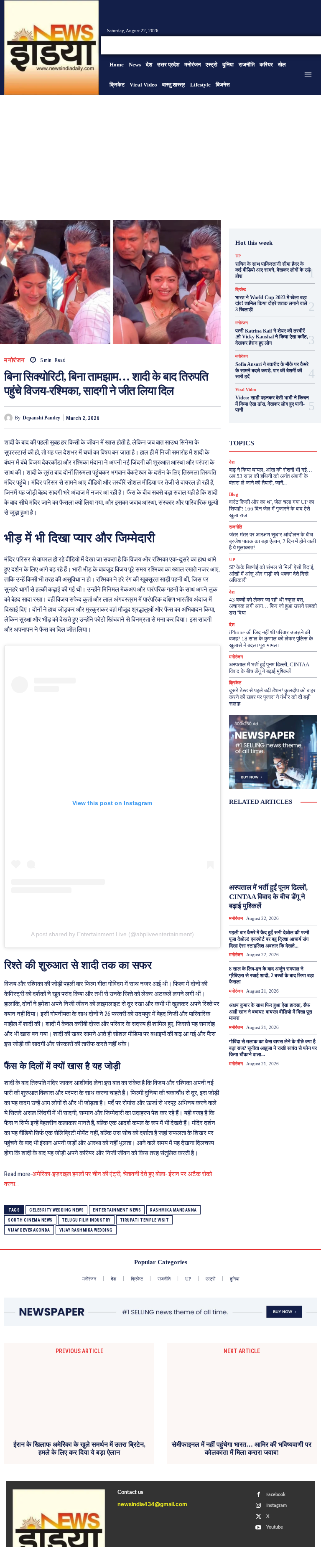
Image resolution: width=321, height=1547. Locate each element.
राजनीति (235, 527)
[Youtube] (312, 45)
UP (238, 256)
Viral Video (245, 390)
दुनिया (266, 449)
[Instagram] (292, 45)
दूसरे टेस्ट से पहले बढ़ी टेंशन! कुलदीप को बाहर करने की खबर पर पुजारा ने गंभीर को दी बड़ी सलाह (272, 696)
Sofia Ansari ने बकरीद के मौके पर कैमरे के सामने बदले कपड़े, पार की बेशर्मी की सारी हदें (271, 370)
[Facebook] (282, 45)
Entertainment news (117, 1210)
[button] (261, 45)
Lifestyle (282, 411)
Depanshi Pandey (41, 418)
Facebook (275, 1494)
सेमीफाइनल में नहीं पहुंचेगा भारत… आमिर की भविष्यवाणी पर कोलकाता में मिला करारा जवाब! (241, 1448)
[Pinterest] (174, 417)
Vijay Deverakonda (29, 1230)
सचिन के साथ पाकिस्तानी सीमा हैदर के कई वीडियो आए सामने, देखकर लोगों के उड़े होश (273, 270)
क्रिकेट (240, 289)
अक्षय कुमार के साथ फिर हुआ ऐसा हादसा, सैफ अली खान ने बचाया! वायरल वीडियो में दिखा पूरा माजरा (270, 1011)
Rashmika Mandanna (173, 1210)
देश (286, 449)
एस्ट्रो (285, 434)
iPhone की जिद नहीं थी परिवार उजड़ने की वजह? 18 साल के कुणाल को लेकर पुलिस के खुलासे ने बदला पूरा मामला (271, 638)
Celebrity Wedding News (56, 1210)
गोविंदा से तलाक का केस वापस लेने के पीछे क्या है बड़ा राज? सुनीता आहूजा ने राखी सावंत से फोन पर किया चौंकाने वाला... (273, 1048)
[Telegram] (212, 417)
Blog (233, 494)
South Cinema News (30, 1220)
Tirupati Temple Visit (144, 1220)
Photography (272, 419)
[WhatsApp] (193, 417)
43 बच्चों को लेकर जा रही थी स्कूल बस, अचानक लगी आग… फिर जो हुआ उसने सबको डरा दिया (273, 606)
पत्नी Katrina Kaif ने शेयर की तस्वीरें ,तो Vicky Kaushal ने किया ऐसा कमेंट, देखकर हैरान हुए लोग (271, 337)
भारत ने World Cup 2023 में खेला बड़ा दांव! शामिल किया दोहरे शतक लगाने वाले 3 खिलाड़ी (271, 303)
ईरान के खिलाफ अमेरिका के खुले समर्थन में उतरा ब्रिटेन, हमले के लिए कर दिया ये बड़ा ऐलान (79, 1448)
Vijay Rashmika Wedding (86, 1230)
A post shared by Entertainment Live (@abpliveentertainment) (112, 934)
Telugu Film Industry (86, 1220)
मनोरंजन (14, 360)
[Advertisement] (160, 157)
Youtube (274, 1527)
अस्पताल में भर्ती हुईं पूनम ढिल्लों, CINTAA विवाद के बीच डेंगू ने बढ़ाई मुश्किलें (269, 667)
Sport (268, 426)
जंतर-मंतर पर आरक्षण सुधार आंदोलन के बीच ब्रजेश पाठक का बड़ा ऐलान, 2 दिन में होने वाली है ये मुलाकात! (272, 541)
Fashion (280, 404)
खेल (279, 441)
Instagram (276, 1505)
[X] (302, 45)
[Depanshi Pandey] (9, 418)
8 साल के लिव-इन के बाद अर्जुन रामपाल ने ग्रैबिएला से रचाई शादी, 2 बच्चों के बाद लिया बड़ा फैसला (271, 975)
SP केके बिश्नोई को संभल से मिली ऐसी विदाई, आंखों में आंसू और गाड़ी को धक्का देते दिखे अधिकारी (271, 573)
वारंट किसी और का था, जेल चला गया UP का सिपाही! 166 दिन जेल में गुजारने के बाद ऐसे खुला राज (271, 508)
